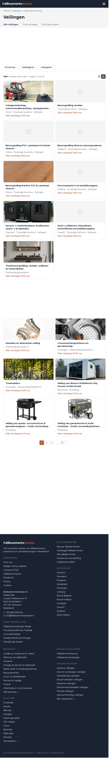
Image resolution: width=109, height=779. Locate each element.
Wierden (7, 737)
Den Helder (9, 722)
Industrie (7, 661)
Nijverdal (7, 729)
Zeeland (61, 611)
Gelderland (62, 584)
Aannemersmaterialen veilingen (72, 687)
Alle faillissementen (66, 554)
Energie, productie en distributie (19, 665)
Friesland (61, 580)
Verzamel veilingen (66, 683)
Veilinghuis (28, 67)
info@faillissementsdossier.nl (20, 615)
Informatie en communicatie (17, 688)
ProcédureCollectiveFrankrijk (17, 630)
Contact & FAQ (10, 570)
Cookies (7, 585)
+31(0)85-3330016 (14, 612)
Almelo (6, 706)
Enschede (8, 702)
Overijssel (61, 603)
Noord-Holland (64, 599)
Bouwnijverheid (11, 672)
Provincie (10, 67)
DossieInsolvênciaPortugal (16, 638)
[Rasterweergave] (103, 76)
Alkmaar (7, 710)
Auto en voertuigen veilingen (71, 672)
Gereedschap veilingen (68, 675)
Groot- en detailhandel (14, 676)
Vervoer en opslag (12, 680)
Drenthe (61, 572)
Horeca (7, 684)
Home (6, 11)
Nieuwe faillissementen (68, 546)
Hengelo (7, 714)
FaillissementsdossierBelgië (17, 626)
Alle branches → (11, 692)
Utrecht (60, 607)
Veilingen (16, 11)
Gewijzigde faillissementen (70, 550)
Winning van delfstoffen (15, 657)
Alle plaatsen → (10, 741)
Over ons (7, 562)
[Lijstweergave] (99, 76)
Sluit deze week (50, 24)
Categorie (46, 67)
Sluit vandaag (30, 24)
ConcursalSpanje (11, 634)
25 (62, 442)
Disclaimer (8, 577)
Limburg (61, 592)
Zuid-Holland (63, 615)
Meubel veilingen (65, 691)
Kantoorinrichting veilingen (70, 695)
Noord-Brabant (64, 595)
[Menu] (104, 4)
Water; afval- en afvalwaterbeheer (20, 669)
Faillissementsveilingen (68, 657)
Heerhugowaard (11, 718)
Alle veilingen (10, 24)
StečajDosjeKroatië (13, 641)
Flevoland (61, 576)
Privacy (7, 581)
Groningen (62, 588)
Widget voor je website (15, 566)
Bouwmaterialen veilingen (70, 679)
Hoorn (6, 725)
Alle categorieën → (66, 699)
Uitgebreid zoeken (66, 562)
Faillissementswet (12, 574)
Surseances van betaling (69, 558)
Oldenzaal (8, 733)
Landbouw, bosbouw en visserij (18, 653)
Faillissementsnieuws (67, 653)
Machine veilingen (66, 668)
